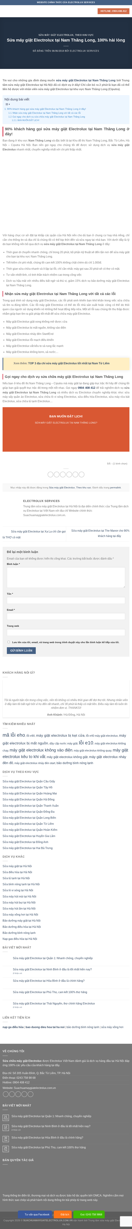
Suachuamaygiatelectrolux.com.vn (35, 1087)
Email (11, 609)
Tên (10, 593)
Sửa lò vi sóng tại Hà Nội (18, 890)
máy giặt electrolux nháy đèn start (34, 763)
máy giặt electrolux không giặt (67, 757)
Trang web (13, 625)
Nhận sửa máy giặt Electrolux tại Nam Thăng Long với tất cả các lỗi (47, 113)
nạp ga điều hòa (13, 1027)
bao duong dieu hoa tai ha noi (45, 1027)
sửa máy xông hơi (112, 1027)
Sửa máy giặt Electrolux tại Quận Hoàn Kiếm (30, 829)
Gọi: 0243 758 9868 (91, 1214)
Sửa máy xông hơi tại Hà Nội (20, 914)
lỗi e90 (30, 735)
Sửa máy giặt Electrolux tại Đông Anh (25, 842)
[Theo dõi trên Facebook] (6, 1094)
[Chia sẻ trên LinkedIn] (81, 474)
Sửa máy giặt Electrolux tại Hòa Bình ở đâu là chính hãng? (49, 980)
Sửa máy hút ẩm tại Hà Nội (19, 908)
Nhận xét (17, 973)
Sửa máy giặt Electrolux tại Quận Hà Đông (28, 799)
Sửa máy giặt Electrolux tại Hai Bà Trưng (28, 848)
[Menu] (5, 11)
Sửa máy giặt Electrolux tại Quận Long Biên (29, 817)
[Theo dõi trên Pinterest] (30, 1094)
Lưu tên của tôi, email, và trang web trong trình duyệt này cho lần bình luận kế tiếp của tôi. (65, 642)
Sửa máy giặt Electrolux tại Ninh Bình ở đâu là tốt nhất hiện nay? (52, 969)
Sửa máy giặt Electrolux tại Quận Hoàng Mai (30, 793)
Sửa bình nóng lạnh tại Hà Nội (21, 884)
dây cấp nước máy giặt (64, 743)
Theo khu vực (84, 35)
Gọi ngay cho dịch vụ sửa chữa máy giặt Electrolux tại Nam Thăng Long (49, 116)
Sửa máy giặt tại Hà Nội (17, 866)
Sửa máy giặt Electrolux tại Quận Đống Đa (28, 811)
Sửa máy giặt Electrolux (56, 35)
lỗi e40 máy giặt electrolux (102, 735)
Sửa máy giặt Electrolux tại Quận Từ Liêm (28, 823)
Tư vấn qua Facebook (37, 1214)
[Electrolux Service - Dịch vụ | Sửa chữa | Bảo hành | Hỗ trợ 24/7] (66, 11)
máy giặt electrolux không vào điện (41, 750)
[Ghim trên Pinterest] (75, 474)
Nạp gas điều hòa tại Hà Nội (20, 938)
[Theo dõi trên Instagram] (12, 1094)
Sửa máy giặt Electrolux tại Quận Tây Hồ (27, 787)
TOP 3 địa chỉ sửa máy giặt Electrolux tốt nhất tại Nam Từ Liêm (68, 363)
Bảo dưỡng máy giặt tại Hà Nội (22, 920)
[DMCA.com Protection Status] (28, 1180)
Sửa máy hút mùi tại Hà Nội (19, 896)
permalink (115, 487)
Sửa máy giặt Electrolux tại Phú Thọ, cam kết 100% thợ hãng (50, 992)
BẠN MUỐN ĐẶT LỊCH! (28, 120)
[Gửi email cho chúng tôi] (24, 1094)
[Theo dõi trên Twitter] (18, 1094)
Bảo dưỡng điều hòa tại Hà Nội (22, 926)
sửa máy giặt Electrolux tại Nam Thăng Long (86, 80)
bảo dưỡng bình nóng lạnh (75, 763)
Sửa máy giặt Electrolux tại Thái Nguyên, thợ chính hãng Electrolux (54, 1003)
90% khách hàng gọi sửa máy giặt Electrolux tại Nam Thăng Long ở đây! (46, 109)
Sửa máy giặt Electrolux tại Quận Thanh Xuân (31, 805)
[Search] (93, 11)
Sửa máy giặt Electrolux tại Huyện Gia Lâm (29, 836)
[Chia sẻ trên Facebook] (56, 474)
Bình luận (13, 564)
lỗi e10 (86, 742)
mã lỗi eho (14, 735)
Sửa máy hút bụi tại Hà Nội (19, 902)
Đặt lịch (65, 1214)
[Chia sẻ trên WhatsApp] (50, 474)
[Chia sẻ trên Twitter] (63, 474)
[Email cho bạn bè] (69, 474)
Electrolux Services (84, 51)
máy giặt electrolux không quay (92, 750)
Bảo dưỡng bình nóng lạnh (19, 932)
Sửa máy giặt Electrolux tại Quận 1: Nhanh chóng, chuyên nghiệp (53, 958)
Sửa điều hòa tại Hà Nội (17, 872)
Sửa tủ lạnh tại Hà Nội (16, 878)
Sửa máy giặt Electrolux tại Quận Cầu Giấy (29, 781)
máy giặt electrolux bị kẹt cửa (60, 735)
